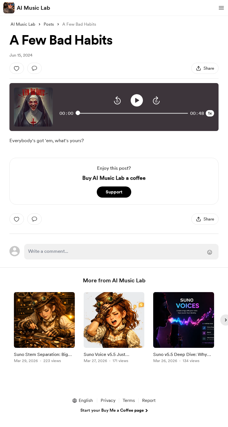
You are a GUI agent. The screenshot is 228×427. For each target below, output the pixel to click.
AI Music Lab (33, 7)
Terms (129, 400)
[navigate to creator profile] (8, 7)
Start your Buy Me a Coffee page (112, 410)
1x (210, 113)
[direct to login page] (121, 251)
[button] (221, 7)
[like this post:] (16, 68)
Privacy (108, 400)
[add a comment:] (34, 68)
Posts (49, 24)
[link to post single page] (44, 328)
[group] (44, 328)
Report (148, 400)
